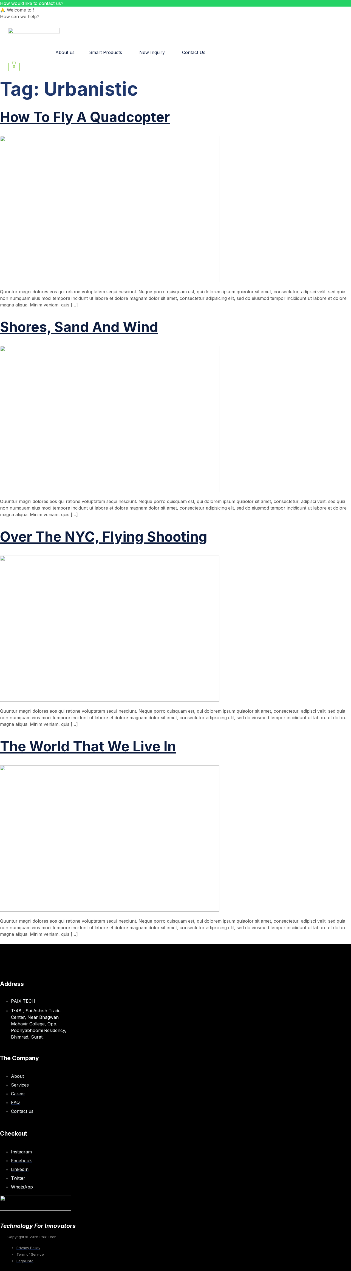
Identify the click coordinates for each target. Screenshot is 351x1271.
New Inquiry (152, 52)
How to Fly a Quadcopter (85, 117)
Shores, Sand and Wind (79, 327)
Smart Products (105, 52)
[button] (107, 52)
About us (65, 52)
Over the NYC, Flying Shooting (103, 536)
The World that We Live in (88, 746)
